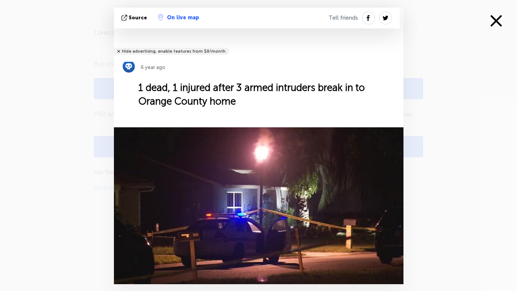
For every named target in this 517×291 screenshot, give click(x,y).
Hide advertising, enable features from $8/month (174, 51)
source (138, 17)
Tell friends (343, 17)
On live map (183, 17)
